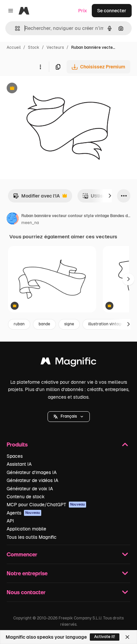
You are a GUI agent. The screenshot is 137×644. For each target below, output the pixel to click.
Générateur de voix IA (30, 489)
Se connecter (111, 11)
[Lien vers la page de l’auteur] (13, 219)
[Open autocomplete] (15, 28)
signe (69, 324)
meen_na (30, 222)
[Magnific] (68, 363)
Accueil (14, 47)
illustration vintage (105, 324)
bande (44, 324)
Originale (44, 89)
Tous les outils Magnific (32, 537)
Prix (82, 11)
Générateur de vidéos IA (32, 480)
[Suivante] (110, 195)
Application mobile (26, 529)
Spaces (15, 456)
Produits (17, 444)
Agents (23, 513)
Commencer (22, 554)
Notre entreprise (27, 573)
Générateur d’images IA (32, 472)
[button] (69, 416)
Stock (33, 47)
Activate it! (104, 636)
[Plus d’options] (40, 66)
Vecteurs (55, 47)
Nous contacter (26, 592)
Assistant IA (19, 464)
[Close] (127, 637)
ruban (19, 324)
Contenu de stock (26, 497)
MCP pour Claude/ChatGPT (46, 505)
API (10, 521)
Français (69, 416)
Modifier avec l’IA (36, 197)
